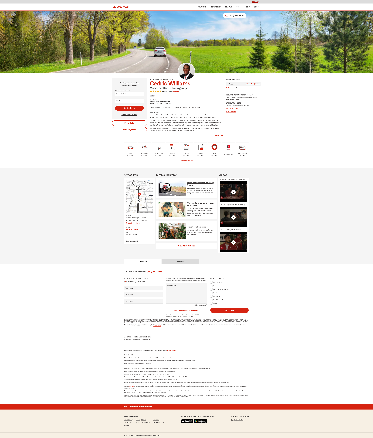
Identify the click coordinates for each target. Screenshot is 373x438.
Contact (246, 7)
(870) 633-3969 (132, 229)
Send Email (229, 310)
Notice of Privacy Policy (143, 422)
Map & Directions (134, 223)
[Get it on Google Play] (200, 421)
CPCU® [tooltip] (152, 95)
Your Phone (141, 281)
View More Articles (186, 246)
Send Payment (129, 130)
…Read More (219, 135)
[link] (121, 7)
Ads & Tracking (128, 419)
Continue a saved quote (129, 115)
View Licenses (231, 111)
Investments (216, 7)
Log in (256, 7)
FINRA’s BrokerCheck (233, 109)
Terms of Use (128, 422)
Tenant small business (196, 227)
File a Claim (129, 123)
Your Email (130, 281)
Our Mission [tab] (180, 261)
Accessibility (156, 419)
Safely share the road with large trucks (200, 184)
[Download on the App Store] (187, 421)
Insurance (202, 7)
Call (227, 88)
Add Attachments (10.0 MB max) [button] (186, 310)
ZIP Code (119, 101)
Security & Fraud (141, 419)
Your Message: (171, 285)
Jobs (238, 7)
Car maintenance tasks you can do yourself (200, 204)
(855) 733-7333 (157, 325)
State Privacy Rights (158, 422)
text (232, 88)
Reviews (228, 7)
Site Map (126, 425)
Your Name (129, 288)
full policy (131, 386)
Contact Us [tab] (143, 261)
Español (255, 2)
